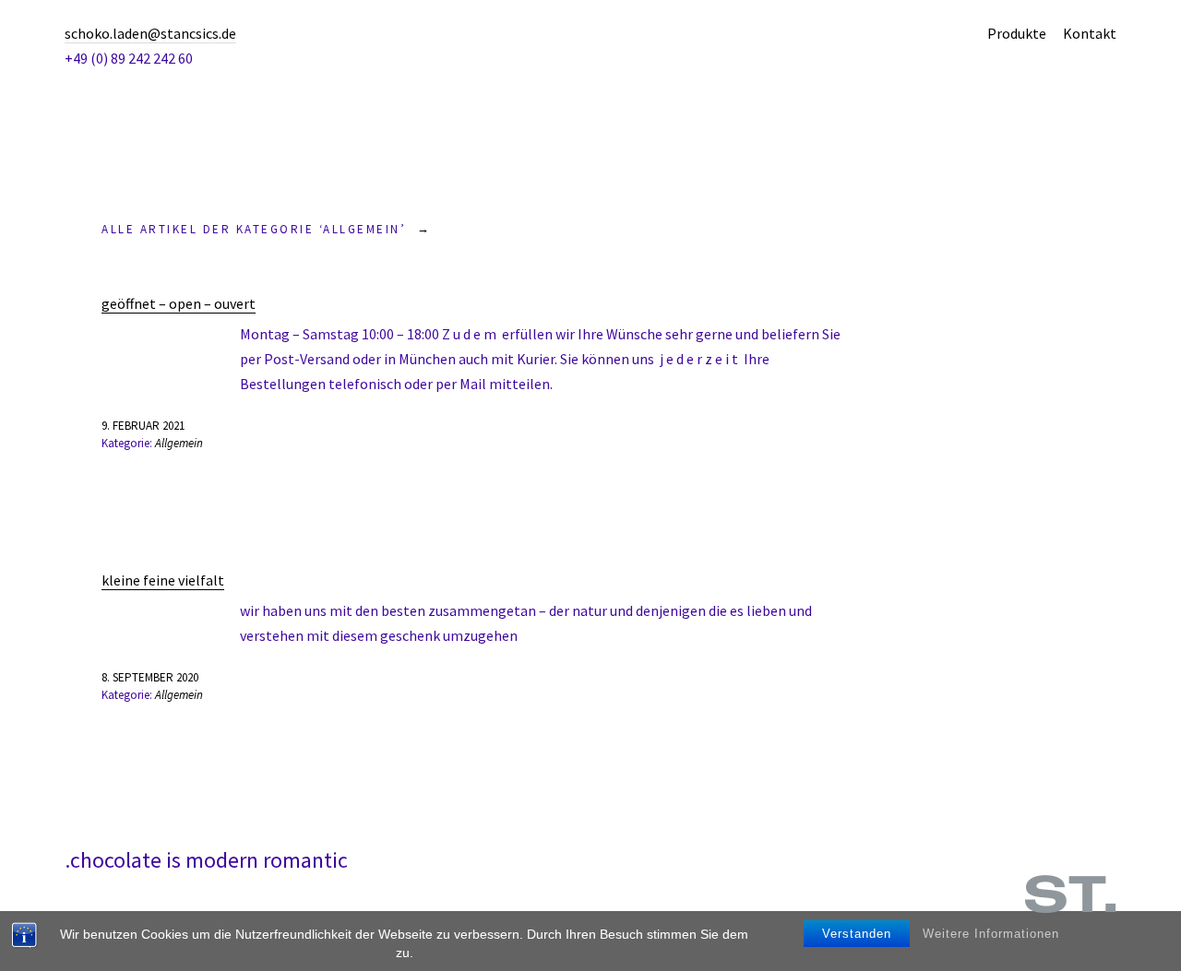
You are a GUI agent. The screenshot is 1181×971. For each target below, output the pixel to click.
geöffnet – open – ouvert (178, 303)
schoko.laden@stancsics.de (150, 33)
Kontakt (1089, 33)
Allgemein (179, 443)
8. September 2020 (149, 677)
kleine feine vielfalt (162, 580)
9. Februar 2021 (143, 425)
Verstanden (856, 934)
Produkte (1016, 33)
